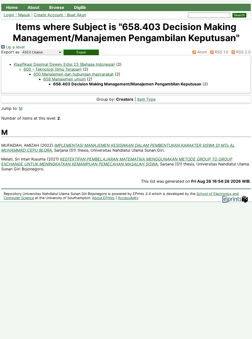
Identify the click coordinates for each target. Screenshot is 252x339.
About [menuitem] (33, 7)
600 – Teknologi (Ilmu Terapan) (53, 69)
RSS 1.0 (221, 51)
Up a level (15, 47)
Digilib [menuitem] (80, 7)
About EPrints (103, 198)
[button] (81, 52)
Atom (201, 51)
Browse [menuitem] (56, 7)
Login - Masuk (17, 14)
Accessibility (128, 198)
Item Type (146, 99)
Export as (10, 51)
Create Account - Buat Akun (60, 14)
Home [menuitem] (12, 7)
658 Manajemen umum (64, 79)
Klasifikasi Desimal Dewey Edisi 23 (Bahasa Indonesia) (64, 64)
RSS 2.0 (243, 51)
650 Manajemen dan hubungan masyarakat (73, 74)
